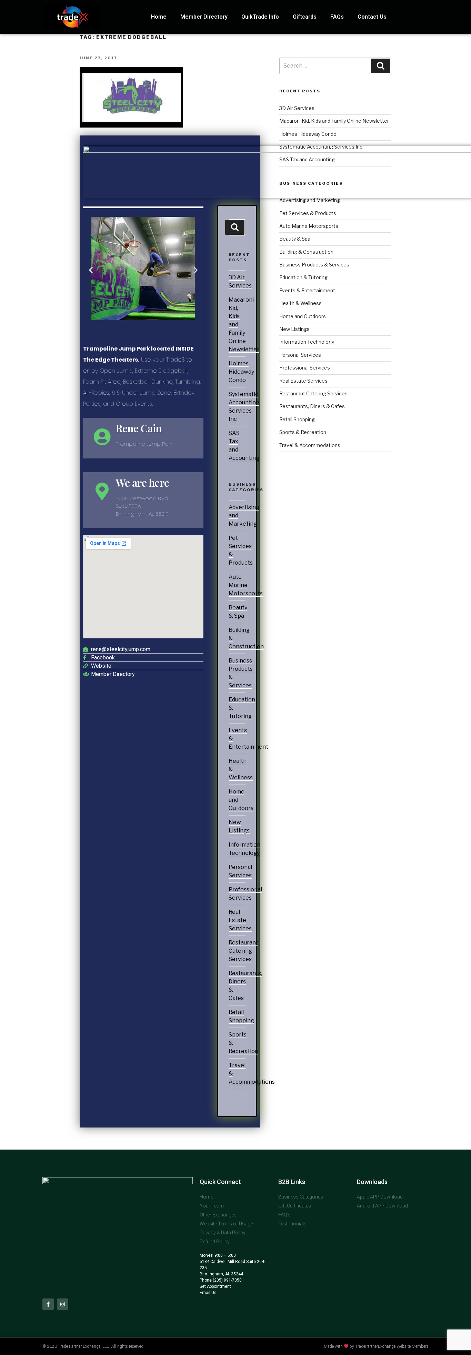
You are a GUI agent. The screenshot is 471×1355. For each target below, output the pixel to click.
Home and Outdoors (302, 316)
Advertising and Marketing (309, 200)
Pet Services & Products (307, 213)
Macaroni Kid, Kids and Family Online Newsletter (334, 121)
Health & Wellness (300, 303)
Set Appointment (215, 1286)
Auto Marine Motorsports (246, 585)
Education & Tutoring (303, 277)
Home (159, 16)
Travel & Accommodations (309, 445)
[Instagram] (62, 1304)
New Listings (294, 329)
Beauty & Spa (294, 239)
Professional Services (304, 368)
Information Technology (306, 342)
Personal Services (300, 355)
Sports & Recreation (302, 432)
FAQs (337, 16)
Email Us (208, 1292)
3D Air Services (296, 108)
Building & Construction (306, 252)
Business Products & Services (314, 264)
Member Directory (204, 16)
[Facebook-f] (48, 1304)
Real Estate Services (240, 920)
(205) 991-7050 (227, 1280)
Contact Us (372, 16)
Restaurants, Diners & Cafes (312, 406)
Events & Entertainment (307, 290)
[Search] (234, 227)
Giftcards (305, 16)
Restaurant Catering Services (243, 950)
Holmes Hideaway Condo (241, 371)
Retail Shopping (297, 419)
